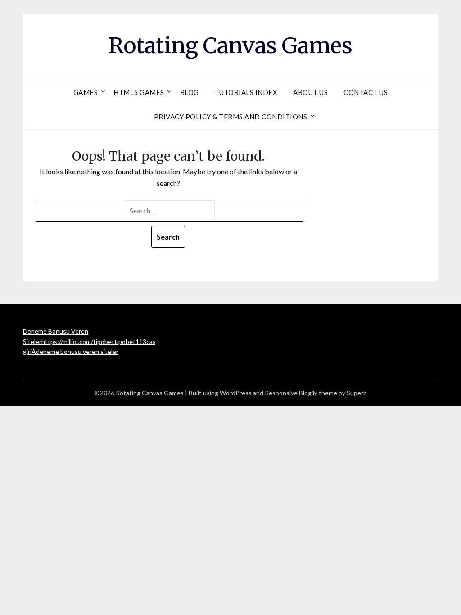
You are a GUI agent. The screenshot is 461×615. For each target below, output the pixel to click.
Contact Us (365, 92)
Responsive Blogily (291, 393)
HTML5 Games (138, 92)
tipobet (103, 341)
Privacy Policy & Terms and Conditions (230, 117)
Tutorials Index (246, 92)
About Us (310, 92)
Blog (189, 92)
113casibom (152, 341)
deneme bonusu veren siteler (77, 351)
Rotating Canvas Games (230, 45)
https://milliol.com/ (67, 341)
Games (85, 92)
